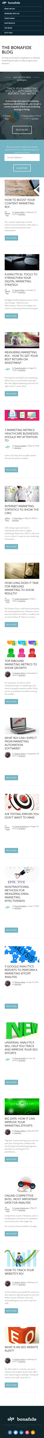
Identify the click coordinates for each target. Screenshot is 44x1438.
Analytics (35, 118)
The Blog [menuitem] (8, 28)
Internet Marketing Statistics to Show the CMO (22, 509)
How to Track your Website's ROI (19, 1271)
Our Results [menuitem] (9, 23)
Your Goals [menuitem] (9, 18)
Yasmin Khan (28, 116)
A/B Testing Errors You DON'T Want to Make (22, 815)
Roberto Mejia (20, 673)
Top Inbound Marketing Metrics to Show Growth (21, 664)
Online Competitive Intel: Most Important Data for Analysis (21, 1199)
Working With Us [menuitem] (11, 14)
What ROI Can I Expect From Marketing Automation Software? (21, 743)
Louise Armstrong (21, 599)
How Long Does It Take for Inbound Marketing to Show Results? (22, 588)
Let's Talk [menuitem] (8, 33)
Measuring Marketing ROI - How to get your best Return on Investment (21, 357)
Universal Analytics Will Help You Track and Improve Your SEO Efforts (21, 1048)
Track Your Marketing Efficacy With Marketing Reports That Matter (22, 91)
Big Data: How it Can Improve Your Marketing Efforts (20, 1122)
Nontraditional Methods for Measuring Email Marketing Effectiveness (17, 894)
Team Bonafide (20, 368)
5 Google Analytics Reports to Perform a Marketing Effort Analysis (21, 972)
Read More (22, 130)
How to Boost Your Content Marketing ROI (20, 203)
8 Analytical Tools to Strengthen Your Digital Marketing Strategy (21, 280)
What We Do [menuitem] (9, 9)
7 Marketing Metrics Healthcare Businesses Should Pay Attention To (21, 435)
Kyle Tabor (18, 518)
